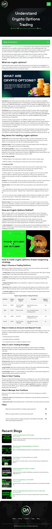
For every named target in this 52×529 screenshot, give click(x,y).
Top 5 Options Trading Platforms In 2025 (25, 457)
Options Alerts (32, 28)
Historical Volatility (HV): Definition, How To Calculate (29, 491)
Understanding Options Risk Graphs (23, 435)
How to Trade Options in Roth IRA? (23, 480)
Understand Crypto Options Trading (24, 468)
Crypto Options (23, 28)
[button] (48, 42)
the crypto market (17, 46)
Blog (40, 28)
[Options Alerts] (4, 4)
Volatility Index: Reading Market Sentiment (26, 446)
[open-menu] (49, 4)
